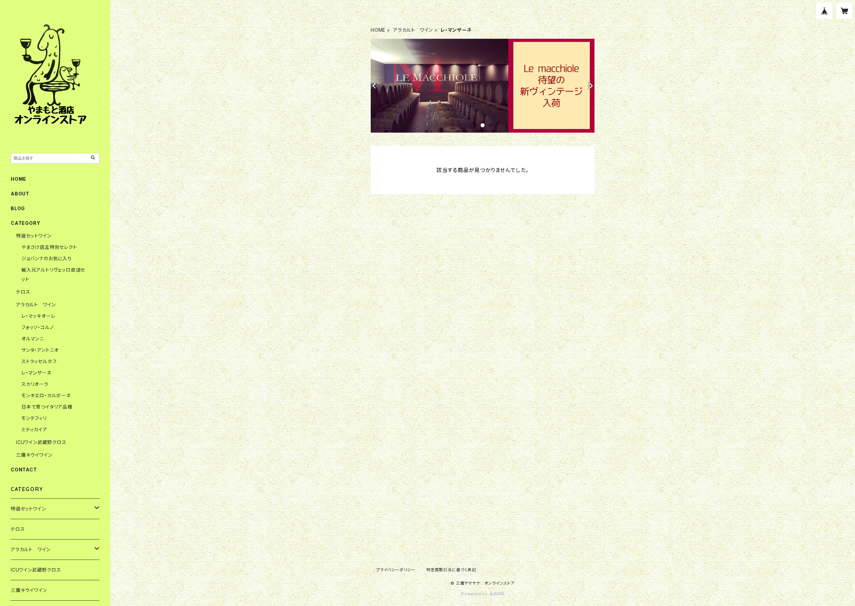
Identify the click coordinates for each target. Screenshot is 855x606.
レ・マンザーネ (36, 372)
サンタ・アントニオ (40, 350)
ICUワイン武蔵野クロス (41, 442)
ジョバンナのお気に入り (46, 258)
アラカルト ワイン (413, 30)
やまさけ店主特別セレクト (49, 247)
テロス (23, 292)
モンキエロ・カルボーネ (46, 395)
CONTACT (24, 469)
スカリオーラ (34, 384)
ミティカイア (34, 429)
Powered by (475, 593)
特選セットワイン (33, 236)
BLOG (18, 208)
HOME (378, 30)
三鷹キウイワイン (34, 455)
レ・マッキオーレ (38, 316)
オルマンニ (32, 338)
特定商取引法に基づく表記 (451, 569)
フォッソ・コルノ (37, 327)
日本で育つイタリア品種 (46, 407)
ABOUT (20, 193)
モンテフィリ (34, 418)
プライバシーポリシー (395, 569)
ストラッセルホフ (38, 361)
